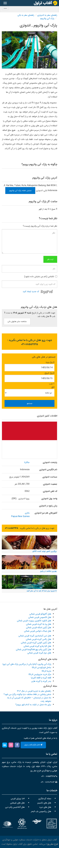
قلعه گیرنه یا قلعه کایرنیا (41, 677)
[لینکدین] (4, 745)
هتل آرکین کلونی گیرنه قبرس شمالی (36, 642)
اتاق (52, 387)
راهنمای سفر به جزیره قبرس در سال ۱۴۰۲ (34, 691)
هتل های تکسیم (44, 803)
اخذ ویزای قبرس (18, 798)
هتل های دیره (45, 807)
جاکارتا (26, 462)
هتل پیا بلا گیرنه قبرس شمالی (38, 624)
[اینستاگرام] (11, 745)
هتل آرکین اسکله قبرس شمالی (38, 627)
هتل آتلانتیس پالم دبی (15, 807)
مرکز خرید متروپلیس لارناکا (40, 674)
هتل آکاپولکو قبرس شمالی (40, 614)
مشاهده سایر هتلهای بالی (17, 321)
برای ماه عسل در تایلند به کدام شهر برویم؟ (33, 704)
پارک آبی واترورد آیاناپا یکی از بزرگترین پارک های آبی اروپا (27, 664)
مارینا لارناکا (46, 671)
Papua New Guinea (20, 516)
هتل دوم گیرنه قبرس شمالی (39, 653)
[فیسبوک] (17, 745)
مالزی (27, 513)
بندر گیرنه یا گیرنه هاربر (41, 681)
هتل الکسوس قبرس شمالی (39, 617)
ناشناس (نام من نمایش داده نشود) (39, 276)
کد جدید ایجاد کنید (31, 291)
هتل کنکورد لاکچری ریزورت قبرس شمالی (34, 620)
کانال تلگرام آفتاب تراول (32, 745)
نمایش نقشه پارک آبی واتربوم (20, 190)
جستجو (29, 403)
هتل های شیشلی (17, 803)
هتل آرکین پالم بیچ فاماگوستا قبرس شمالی (33, 649)
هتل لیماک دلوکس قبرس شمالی (37, 631)
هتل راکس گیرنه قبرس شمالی (38, 639)
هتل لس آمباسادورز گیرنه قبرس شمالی (34, 635)
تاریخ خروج (49, 373)
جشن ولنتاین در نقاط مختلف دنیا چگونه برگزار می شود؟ (27, 694)
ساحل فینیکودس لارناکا (41, 667)
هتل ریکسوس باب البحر (41, 811)
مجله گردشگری (44, 798)
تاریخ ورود (50, 362)
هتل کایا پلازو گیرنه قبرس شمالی (37, 646)
